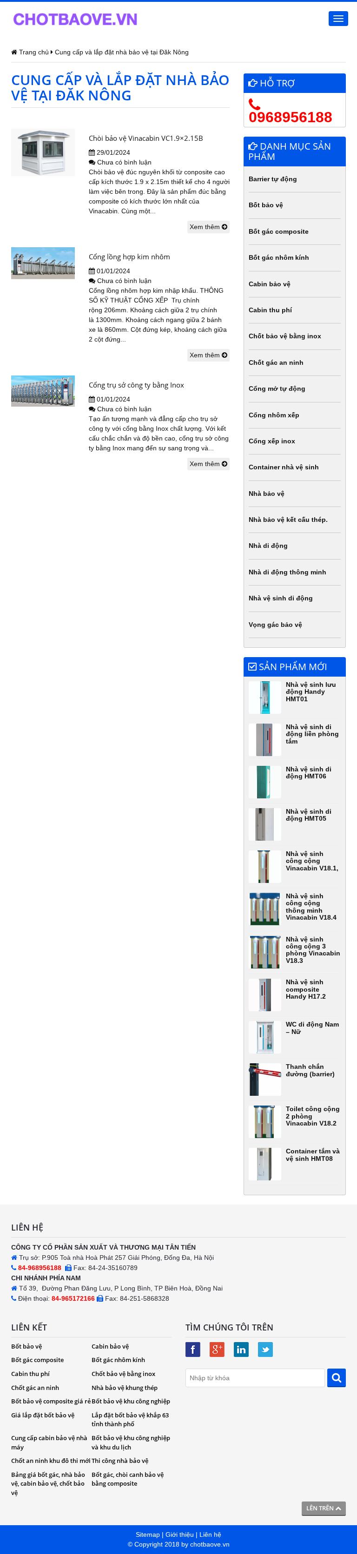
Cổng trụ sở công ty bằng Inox (136, 384)
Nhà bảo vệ (266, 493)
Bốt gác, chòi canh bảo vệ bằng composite (128, 1479)
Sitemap (148, 1534)
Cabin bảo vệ (270, 284)
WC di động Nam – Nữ (312, 1028)
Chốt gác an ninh (276, 362)
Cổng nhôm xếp (274, 415)
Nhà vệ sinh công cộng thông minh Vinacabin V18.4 (311, 906)
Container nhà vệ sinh (284, 467)
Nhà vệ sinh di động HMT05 (308, 815)
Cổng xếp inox (272, 441)
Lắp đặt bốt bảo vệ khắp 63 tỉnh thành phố (130, 1420)
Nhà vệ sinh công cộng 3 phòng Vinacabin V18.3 (313, 949)
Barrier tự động (273, 179)
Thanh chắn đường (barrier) (310, 1070)
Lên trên (320, 1508)
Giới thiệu (179, 1534)
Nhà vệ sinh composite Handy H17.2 (306, 989)
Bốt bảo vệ (266, 205)
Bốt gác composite (279, 231)
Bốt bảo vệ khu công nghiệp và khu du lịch (131, 1442)
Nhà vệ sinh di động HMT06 (308, 772)
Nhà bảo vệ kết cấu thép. (288, 519)
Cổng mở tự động (277, 388)
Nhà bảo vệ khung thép (125, 1387)
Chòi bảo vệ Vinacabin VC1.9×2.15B (146, 138)
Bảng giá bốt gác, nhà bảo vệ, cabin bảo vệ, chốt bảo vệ (48, 1483)
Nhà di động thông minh (287, 572)
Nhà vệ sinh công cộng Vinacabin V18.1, (312, 861)
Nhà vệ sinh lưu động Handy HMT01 (311, 692)
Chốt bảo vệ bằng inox (285, 336)
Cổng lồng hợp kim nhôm (129, 256)
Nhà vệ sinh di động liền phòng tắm (312, 734)
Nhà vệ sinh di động (281, 598)
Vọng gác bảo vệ (275, 624)
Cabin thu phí (270, 310)
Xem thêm (206, 226)
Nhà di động (268, 545)
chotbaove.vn (210, 1544)
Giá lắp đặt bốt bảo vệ (42, 1415)
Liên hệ (210, 1534)
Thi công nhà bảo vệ (120, 1460)
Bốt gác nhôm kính (279, 257)
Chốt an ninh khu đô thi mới (51, 1460)
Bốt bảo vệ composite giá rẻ (51, 1401)
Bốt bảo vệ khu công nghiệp (131, 1401)
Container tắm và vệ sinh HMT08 (313, 1154)
